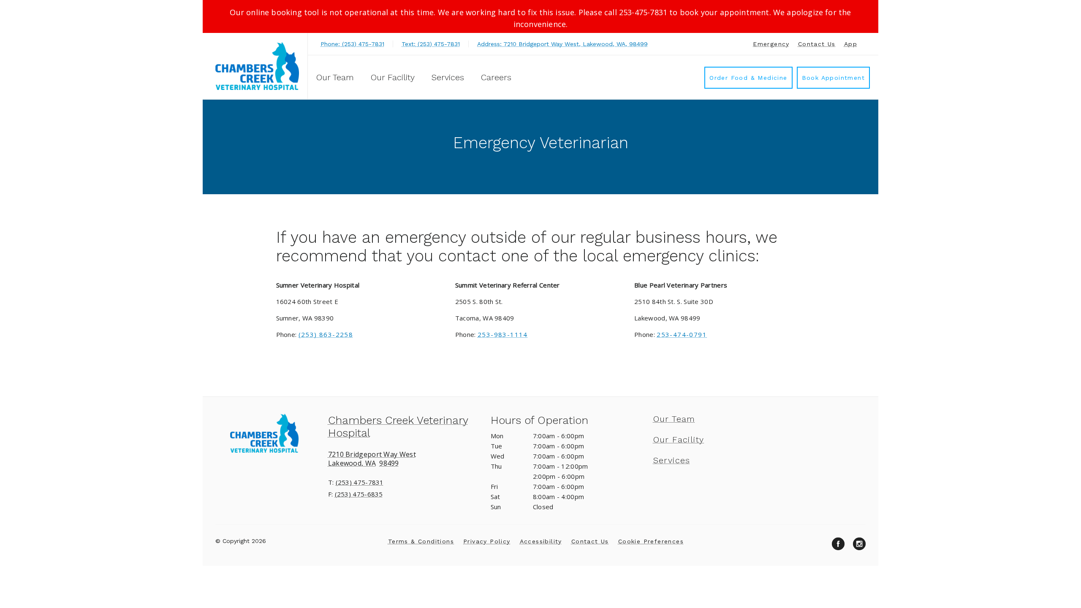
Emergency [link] (771, 44)
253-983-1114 (503, 334)
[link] (257, 66)
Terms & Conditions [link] (421, 541)
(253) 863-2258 (326, 334)
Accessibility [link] (541, 541)
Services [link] (448, 77)
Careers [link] (496, 77)
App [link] (850, 44)
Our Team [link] (335, 77)
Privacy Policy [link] (487, 541)
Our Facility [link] (393, 77)
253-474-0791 (682, 334)
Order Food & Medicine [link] (748, 77)
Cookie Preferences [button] (651, 541)
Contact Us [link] (817, 44)
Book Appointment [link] (833, 77)
